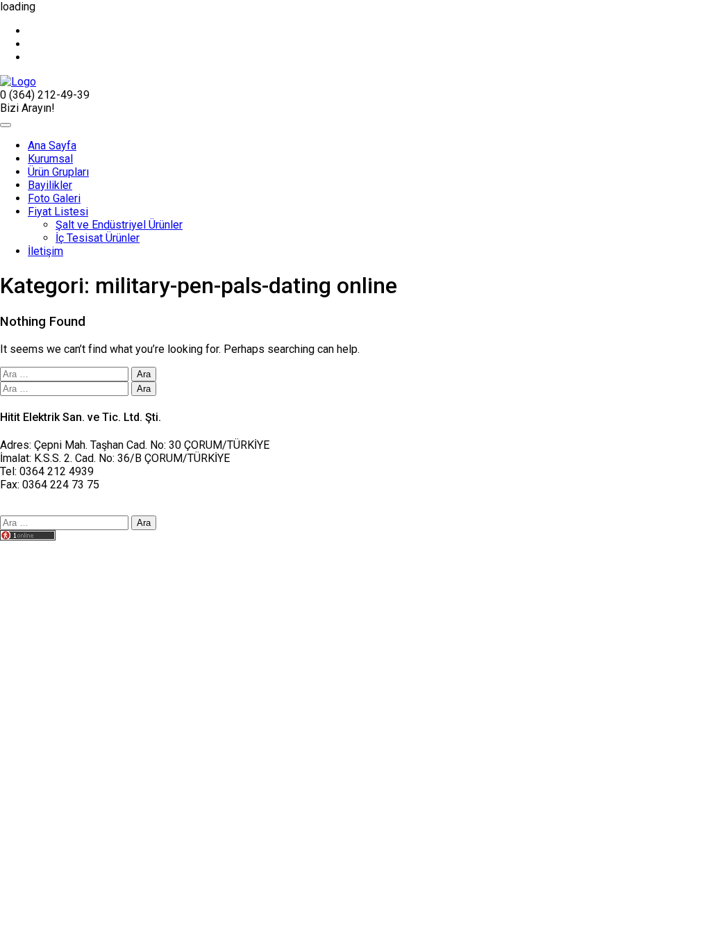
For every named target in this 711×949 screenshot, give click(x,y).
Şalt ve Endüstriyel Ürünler (119, 224)
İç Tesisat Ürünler (98, 238)
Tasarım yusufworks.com (60, 549)
